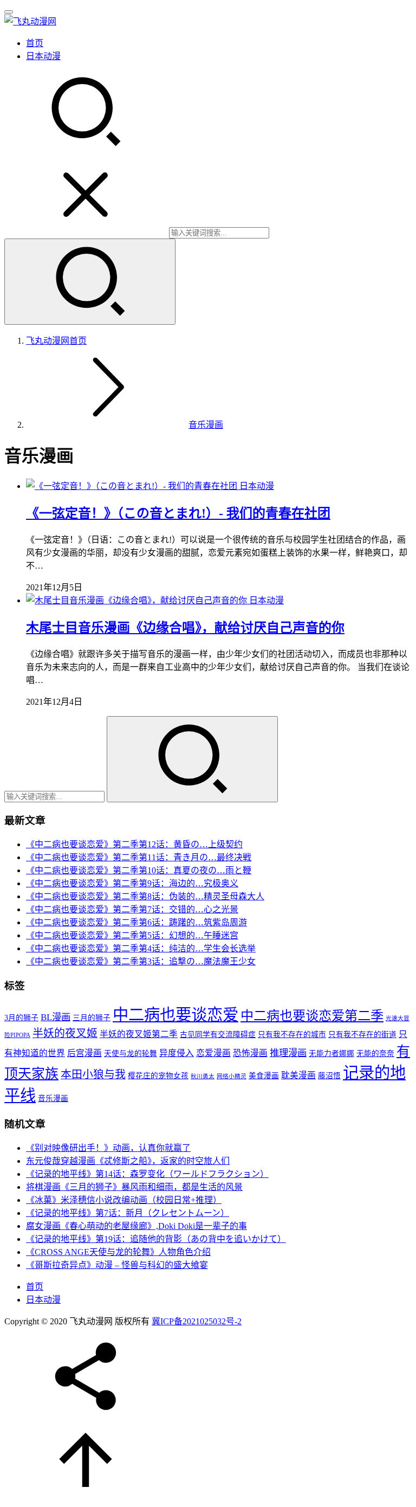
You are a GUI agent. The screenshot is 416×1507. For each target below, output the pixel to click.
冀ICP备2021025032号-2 (197, 1321)
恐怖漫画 (250, 1053)
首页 (34, 43)
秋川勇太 (202, 1076)
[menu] (8, 12)
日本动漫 (43, 56)
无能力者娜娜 (331, 1053)
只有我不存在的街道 (362, 1035)
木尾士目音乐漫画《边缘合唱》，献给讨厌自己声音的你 (185, 628)
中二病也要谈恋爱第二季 (312, 1015)
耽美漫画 (298, 1075)
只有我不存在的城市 (292, 1035)
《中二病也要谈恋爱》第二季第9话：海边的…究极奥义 (132, 883)
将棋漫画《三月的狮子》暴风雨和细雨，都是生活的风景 (134, 1187)
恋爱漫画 (213, 1053)
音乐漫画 (53, 1098)
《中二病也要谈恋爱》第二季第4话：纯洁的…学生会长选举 (141, 948)
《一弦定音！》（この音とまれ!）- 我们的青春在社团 (178, 513)
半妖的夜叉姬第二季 (139, 1034)
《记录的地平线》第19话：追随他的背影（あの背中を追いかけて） (156, 1239)
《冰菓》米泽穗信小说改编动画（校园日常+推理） (124, 1200)
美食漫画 (264, 1076)
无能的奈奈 (375, 1053)
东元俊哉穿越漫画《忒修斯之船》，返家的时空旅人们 (128, 1160)
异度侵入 (176, 1053)
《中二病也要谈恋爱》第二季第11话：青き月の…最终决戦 (138, 857)
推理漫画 (288, 1053)
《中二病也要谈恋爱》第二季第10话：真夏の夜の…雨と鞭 (138, 870)
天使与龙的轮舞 (130, 1053)
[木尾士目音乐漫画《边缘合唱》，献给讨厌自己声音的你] (137, 600)
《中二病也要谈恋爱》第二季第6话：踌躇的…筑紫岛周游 (136, 922)
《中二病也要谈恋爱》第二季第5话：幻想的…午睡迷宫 (132, 935)
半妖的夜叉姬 (65, 1033)
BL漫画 (55, 1017)
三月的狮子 (91, 1018)
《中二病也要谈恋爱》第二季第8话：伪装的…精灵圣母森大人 (145, 896)
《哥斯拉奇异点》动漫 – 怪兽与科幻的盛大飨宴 (117, 1265)
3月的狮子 (21, 1018)
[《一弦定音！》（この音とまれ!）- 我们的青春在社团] (132, 486)
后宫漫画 (84, 1053)
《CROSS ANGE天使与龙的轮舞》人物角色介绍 (118, 1252)
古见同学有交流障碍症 (218, 1035)
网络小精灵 (231, 1076)
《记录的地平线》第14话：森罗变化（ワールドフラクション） (147, 1173)
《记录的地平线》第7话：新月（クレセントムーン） (127, 1213)
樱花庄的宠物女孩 (158, 1076)
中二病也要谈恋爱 (175, 1014)
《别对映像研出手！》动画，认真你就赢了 (108, 1147)
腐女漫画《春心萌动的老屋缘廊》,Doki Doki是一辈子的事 (136, 1226)
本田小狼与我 (93, 1074)
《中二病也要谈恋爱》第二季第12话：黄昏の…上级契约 (134, 844)
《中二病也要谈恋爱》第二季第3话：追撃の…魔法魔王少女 (141, 961)
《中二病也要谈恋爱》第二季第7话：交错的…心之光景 (132, 909)
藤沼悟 (329, 1076)
